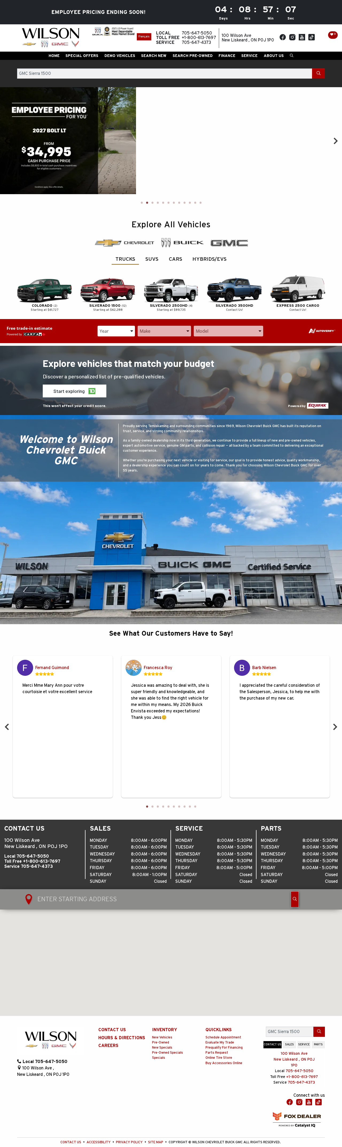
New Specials (162, 1047)
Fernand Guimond (52, 668)
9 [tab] (184, 203)
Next (335, 140)
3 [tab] (152, 203)
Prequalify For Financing (224, 1047)
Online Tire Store (218, 1058)
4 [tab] (157, 203)
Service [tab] (304, 1044)
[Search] (318, 73)
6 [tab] (168, 203)
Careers (108, 1046)
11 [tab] (195, 203)
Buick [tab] (182, 242)
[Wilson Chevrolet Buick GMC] (50, 37)
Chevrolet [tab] (124, 242)
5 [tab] (163, 203)
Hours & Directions (121, 1038)
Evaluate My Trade (219, 1042)
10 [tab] (189, 203)
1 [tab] (141, 203)
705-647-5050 (33, 856)
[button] (54, 56)
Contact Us (112, 1030)
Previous (6, 140)
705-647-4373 (37, 866)
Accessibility (99, 1142)
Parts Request (216, 1052)
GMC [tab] (229, 242)
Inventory (164, 1030)
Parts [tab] (318, 1044)
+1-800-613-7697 (41, 861)
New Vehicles (162, 1037)
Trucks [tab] (125, 259)
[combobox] (116, 331)
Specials (158, 1058)
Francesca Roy (158, 668)
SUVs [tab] (151, 259)
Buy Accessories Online (223, 1063)
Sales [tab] (289, 1044)
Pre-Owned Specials (167, 1052)
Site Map (156, 1142)
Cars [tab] (175, 259)
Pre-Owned (160, 1042)
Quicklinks (218, 1030)
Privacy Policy (129, 1142)
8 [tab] (179, 203)
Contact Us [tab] (272, 1044)
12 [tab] (200, 203)
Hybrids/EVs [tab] (209, 259)
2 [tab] (147, 203)
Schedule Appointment (223, 1037)
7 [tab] (173, 203)
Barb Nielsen (264, 668)
